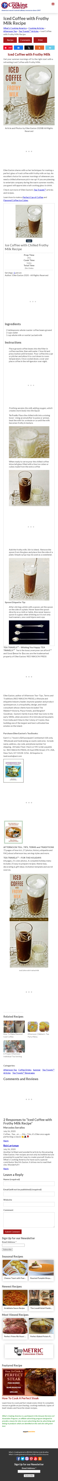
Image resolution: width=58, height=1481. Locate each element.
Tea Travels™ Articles (29, 31)
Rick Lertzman (11, 1145)
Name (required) (11, 1179)
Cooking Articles (36, 28)
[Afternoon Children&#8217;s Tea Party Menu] (38, 1027)
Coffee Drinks (24, 1070)
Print (40, 40)
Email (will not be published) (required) (22, 1189)
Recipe (10, 40)
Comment (8, 1210)
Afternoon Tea (10, 31)
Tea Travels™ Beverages (23, 1073)
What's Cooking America (15, 28)
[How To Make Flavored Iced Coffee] (14, 1027)
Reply (6, 1140)
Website (7, 1199)
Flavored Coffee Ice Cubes (15, 200)
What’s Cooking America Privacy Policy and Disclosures (29, 1454)
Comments (25, 40)
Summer (37, 1070)
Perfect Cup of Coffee (33, 197)
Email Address (9, 1242)
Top (55, 1477)
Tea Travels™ (40, 189)
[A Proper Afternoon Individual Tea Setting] (14, 1046)
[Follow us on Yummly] (40, 1458)
